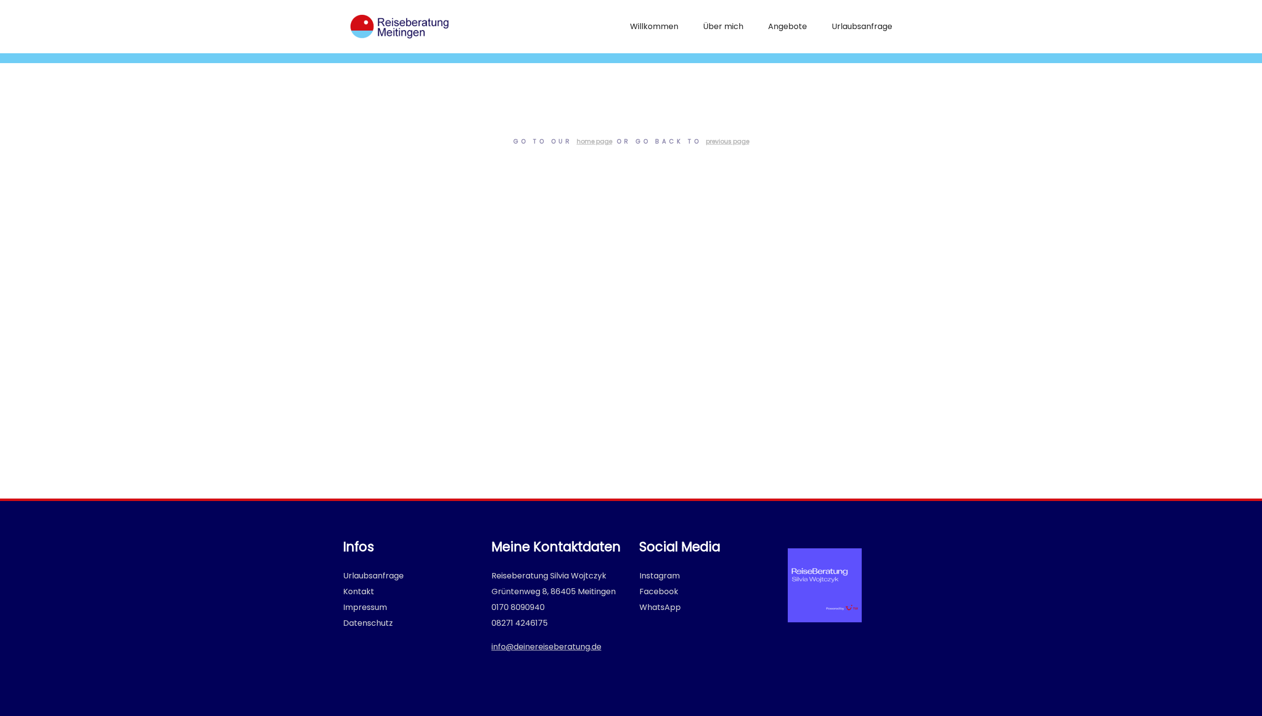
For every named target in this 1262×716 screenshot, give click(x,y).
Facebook (658, 591)
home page (594, 141)
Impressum (365, 607)
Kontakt (358, 591)
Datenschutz (368, 623)
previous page (727, 141)
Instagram (659, 575)
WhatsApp (660, 607)
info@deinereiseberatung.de (546, 646)
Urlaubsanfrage (373, 575)
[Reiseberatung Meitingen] (399, 26)
